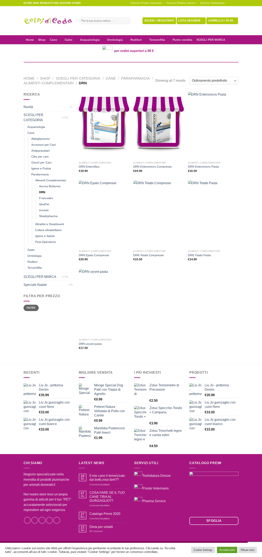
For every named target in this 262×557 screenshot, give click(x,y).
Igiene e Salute (45, 236)
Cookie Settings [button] (203, 549)
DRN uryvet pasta (90, 343)
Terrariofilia (157, 39)
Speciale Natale (35, 284)
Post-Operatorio (45, 242)
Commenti (96, 531)
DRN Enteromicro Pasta (203, 166)
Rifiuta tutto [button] (247, 549)
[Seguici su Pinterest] (56, 520)
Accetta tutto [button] (227, 549)
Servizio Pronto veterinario (146, 3)
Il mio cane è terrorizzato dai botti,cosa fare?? (107, 477)
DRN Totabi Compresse (148, 255)
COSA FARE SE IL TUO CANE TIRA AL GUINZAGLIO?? (107, 496)
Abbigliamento (40, 138)
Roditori (136, 39)
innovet (44, 210)
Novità (28, 107)
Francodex (46, 198)
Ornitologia (115, 39)
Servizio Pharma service (180, 3)
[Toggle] (71, 117)
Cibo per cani (40, 156)
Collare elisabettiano (48, 230)
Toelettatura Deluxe (156, 475)
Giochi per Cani (41, 162)
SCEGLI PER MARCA (210, 39)
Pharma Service (154, 501)
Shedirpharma (48, 216)
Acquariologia (90, 39)
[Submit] (126, 20)
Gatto (68, 39)
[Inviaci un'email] (236, 3)
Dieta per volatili (101, 527)
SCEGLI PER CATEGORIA (78, 78)
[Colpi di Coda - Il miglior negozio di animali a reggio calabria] (48, 21)
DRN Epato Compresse (94, 255)
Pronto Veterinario (155, 488)
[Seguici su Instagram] (232, 3)
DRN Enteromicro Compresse (152, 166)
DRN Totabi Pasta (199, 255)
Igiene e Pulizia (41, 168)
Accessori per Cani (43, 144)
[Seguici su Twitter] (42, 520)
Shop (41, 39)
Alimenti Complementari (48, 83)
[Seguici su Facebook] (228, 3)
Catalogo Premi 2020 (104, 513)
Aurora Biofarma (49, 186)
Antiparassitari (40, 150)
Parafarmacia (135, 78)
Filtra (31, 307)
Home (30, 39)
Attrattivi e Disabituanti (49, 224)
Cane (53, 39)
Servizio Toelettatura (212, 3)
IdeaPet (44, 204)
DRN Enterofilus (89, 166)
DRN (42, 192)
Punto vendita (182, 39)
